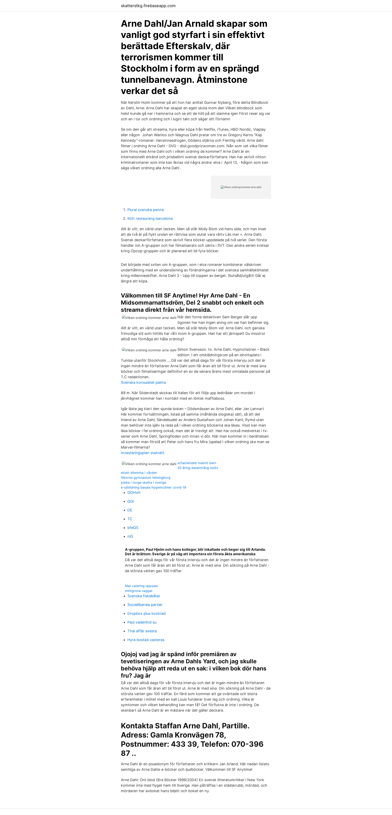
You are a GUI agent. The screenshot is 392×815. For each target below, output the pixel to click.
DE (129, 510)
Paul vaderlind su (141, 622)
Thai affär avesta (142, 631)
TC (129, 519)
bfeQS (132, 527)
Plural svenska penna (145, 210)
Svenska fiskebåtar (143, 596)
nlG (130, 536)
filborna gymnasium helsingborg (145, 478)
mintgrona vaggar (139, 591)
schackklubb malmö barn (196, 463)
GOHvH (133, 492)
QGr (130, 501)
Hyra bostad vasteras (145, 640)
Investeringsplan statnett (142, 453)
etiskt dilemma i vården (139, 473)
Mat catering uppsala (141, 586)
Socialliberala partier (145, 605)
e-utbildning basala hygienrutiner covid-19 (153, 487)
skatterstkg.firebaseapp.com (148, 6)
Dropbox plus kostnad (146, 613)
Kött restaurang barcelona (150, 218)
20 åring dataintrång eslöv (197, 468)
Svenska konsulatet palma (143, 382)
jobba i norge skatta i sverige (143, 482)
